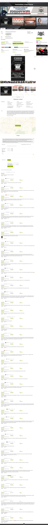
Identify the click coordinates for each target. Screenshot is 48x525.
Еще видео (42, 56)
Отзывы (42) (16, 28)
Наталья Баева (2, 221)
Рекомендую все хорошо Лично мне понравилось (5, 50)
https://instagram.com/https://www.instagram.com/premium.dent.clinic (43, 42)
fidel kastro (2, 259)
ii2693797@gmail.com (3, 475)
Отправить (10, 166)
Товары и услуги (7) (9, 28)
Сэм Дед (2, 458)
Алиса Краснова (3, 178)
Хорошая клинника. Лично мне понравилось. (17, 50)
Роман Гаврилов (27, 49)
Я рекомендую (18, 43)
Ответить (2, 175)
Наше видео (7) (23, 28)
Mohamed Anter (3, 342)
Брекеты (14, 24)
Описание (3, 28)
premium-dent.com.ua (8, 36)
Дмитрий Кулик (3, 241)
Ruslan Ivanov (2, 382)
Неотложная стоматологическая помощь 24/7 (3, 24)
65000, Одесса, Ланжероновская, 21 (11, 31)
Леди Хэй (2, 350)
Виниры (26, 24)
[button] (35, 56)
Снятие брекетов (39, 24)
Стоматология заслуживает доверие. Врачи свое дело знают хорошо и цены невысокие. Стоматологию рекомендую (29, 51)
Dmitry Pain (2, 186)
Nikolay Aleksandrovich (15, 49)
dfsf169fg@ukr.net (3, 483)
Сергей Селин (2, 203)
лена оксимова (3, 374)
